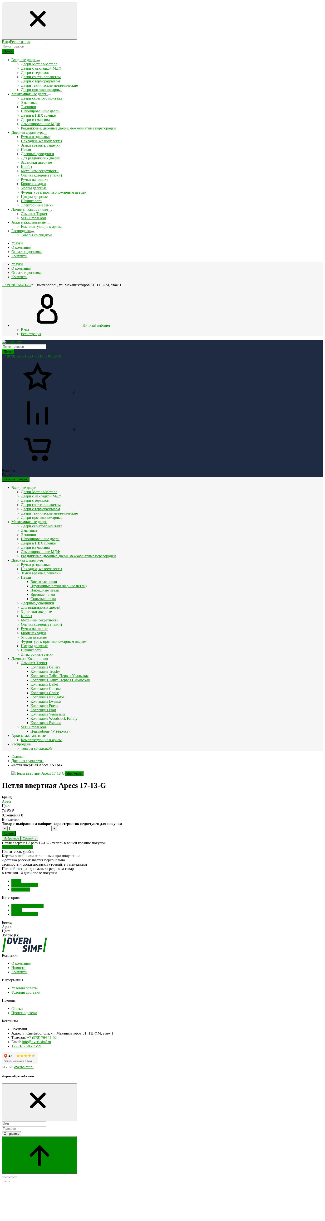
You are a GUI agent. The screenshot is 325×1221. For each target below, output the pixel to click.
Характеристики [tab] (24, 885)
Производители (24, 1013)
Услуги (17, 264)
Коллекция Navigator (47, 697)
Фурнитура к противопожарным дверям (53, 192)
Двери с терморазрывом (40, 81)
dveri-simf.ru (24, 1067)
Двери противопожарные (41, 90)
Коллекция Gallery (45, 667)
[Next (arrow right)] (8, 1181)
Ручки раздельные (35, 137)
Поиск (8, 51)
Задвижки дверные (36, 162)
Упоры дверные (34, 188)
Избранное (11, 838)
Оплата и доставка (26, 273)
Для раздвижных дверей (40, 158)
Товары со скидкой (36, 235)
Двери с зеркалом (35, 73)
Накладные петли (44, 590)
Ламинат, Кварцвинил (29, 659)
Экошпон (28, 107)
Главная (17, 756)
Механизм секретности (40, 171)
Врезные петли (42, 594)
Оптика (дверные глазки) (41, 175)
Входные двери (23, 488)
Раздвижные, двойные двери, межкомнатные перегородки (68, 128)
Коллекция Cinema (45, 689)
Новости (18, 968)
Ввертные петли (43, 582)
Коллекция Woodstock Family (53, 718)
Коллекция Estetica (45, 723)
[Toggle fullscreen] (11, 1177)
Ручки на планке (34, 179)
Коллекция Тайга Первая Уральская (59, 676)
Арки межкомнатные (28, 736)
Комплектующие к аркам (41, 226)
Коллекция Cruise (44, 693)
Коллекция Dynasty (46, 701)
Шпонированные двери (40, 111)
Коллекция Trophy (45, 671)
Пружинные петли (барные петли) (58, 586)
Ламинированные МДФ (40, 124)
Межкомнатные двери (29, 522)
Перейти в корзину (17, 847)
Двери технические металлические (49, 85)
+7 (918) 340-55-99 (46, 356)
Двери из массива (35, 120)
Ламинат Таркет (34, 214)
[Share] (8, 1177)
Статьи (17, 1008)
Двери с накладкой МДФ (41, 68)
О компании (21, 268)
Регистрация (20, 42)
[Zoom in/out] (15, 1177)
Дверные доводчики (37, 154)
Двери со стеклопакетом (41, 77)
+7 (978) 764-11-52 (16, 285)
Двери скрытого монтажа (41, 98)
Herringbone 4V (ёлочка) (49, 731)
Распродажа (21, 744)
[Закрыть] (39, 1102)
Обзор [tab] (16, 881)
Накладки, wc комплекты (41, 141)
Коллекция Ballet (44, 684)
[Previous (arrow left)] (4, 1181)
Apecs (6, 801)
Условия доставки (25, 992)
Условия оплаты (24, 988)
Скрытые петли (43, 599)
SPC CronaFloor (33, 218)
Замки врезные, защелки (41, 145)
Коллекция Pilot (43, 710)
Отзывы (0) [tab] (20, 889)
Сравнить (29, 838)
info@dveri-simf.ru (36, 1042)
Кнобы (26, 167)
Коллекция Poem (44, 706)
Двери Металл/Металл (39, 64)
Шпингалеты (31, 201)
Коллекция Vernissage (47, 714)
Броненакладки (33, 184)
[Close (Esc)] (4, 1177)
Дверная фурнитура (27, 560)
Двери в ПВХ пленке (38, 115)
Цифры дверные (34, 197)
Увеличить (74, 773)
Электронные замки (37, 205)
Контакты (19, 277)
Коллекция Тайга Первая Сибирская (60, 680)
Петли (26, 150)
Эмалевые (29, 102)
